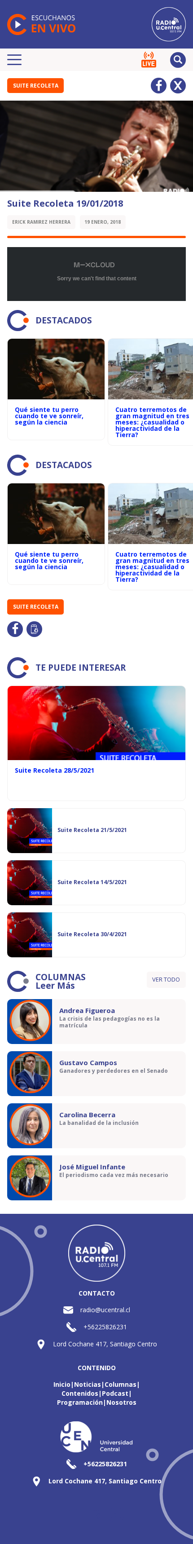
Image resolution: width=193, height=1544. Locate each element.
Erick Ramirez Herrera (41, 222)
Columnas (120, 1384)
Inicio (61, 1384)
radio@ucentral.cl (105, 1309)
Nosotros (121, 1402)
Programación (80, 1402)
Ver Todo (166, 979)
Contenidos (79, 1393)
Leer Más (55, 985)
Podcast (115, 1393)
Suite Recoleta (35, 85)
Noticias (87, 1384)
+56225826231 (105, 1327)
